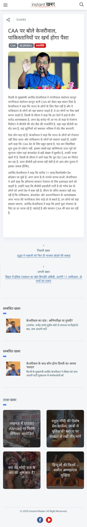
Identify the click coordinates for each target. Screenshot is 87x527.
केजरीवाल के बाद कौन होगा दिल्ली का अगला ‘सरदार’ (51, 365)
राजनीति (40, 45)
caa (13, 45)
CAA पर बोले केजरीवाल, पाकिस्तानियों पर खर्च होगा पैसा (38, 34)
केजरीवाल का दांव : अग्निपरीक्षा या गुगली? (49, 320)
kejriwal (26, 45)
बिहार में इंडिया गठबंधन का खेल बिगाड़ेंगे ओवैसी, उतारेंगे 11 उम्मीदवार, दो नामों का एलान (43, 279)
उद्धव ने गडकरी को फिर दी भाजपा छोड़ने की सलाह (43, 255)
